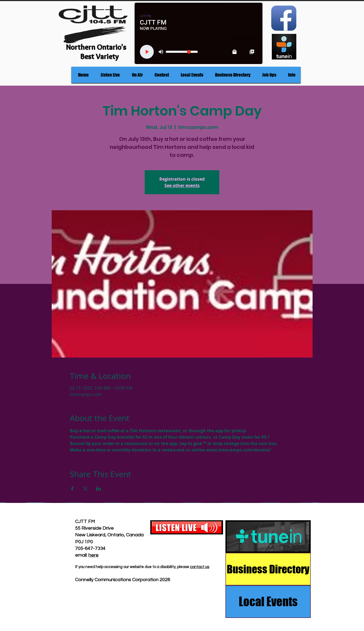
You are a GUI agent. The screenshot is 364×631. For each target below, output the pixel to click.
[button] (137, 75)
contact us (199, 567)
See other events (182, 185)
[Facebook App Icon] (283, 18)
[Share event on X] (85, 488)
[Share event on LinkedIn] (98, 488)
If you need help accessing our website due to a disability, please (132, 567)
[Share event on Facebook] (72, 488)
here (93, 555)
